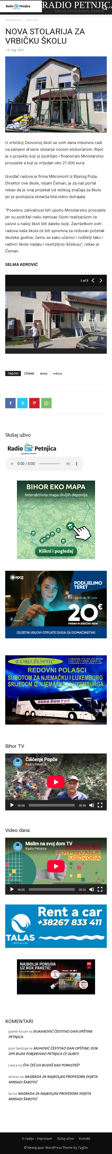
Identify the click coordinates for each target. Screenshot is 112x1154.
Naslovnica (13, 20)
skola (43, 373)
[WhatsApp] (46, 403)
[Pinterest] (34, 403)
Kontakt (84, 1138)
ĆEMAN (29, 373)
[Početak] (12, 805)
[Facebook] (10, 403)
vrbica (57, 373)
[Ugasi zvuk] (91, 805)
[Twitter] (22, 403)
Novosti (32, 20)
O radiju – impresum (37, 1138)
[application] (56, 781)
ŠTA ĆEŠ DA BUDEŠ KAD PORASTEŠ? (51, 1065)
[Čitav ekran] (100, 805)
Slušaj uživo (65, 1138)
